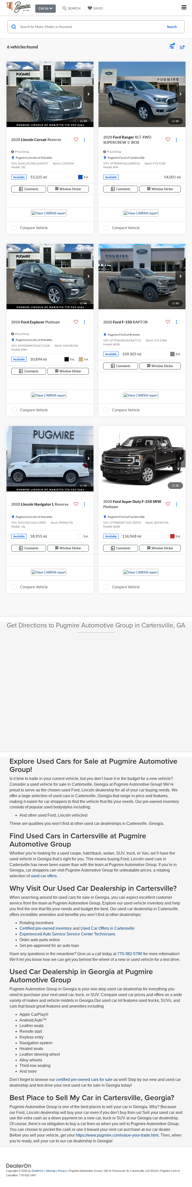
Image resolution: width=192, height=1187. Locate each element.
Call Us (43, 8)
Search (172, 27)
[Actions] (84, 139)
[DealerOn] (19, 1165)
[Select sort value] (181, 47)
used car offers (44, 876)
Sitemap (51, 1170)
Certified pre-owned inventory (46, 928)
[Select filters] (172, 47)
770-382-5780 (129, 954)
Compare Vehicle (34, 227)
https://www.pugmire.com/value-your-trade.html (117, 1135)
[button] (89, 94)
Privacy (62, 1170)
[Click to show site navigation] (184, 7)
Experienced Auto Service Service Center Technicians (67, 934)
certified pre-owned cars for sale (84, 1079)
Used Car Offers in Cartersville (107, 928)
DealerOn (38, 1170)
